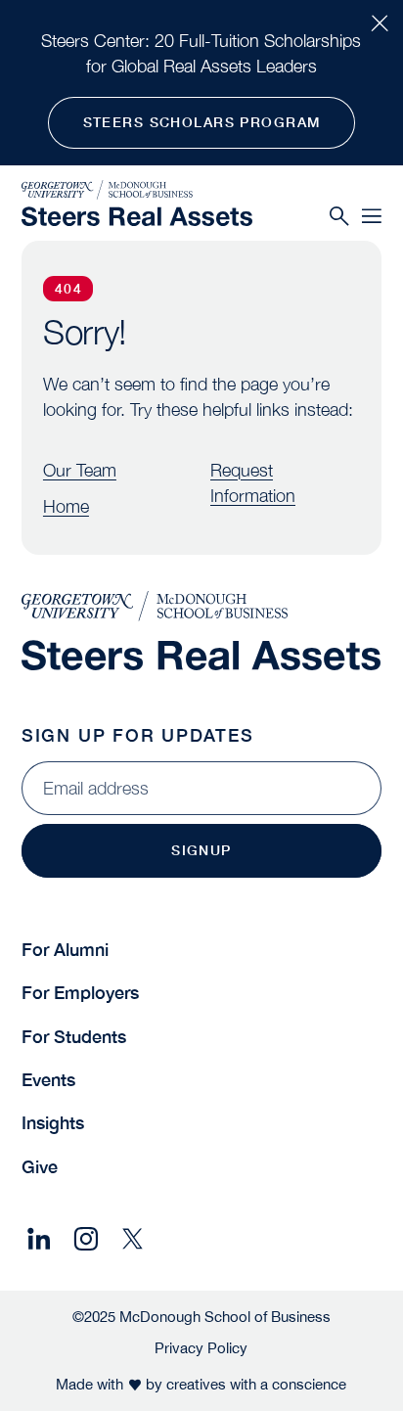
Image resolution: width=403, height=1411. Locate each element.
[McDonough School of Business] (137, 190)
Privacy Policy (201, 1347)
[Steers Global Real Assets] (137, 216)
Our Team (79, 470)
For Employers (80, 992)
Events (48, 1080)
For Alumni (65, 949)
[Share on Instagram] (85, 1239)
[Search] (339, 217)
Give (40, 1167)
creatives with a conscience (256, 1383)
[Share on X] (132, 1239)
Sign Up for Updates (137, 735)
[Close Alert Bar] (379, 23)
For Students (74, 1036)
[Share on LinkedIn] (39, 1239)
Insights (53, 1123)
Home (66, 506)
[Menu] (371, 217)
